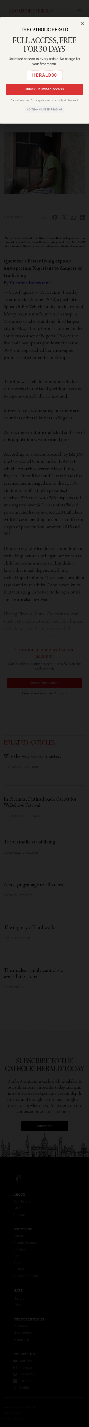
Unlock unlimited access (44, 89)
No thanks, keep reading (44, 109)
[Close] (82, 23)
